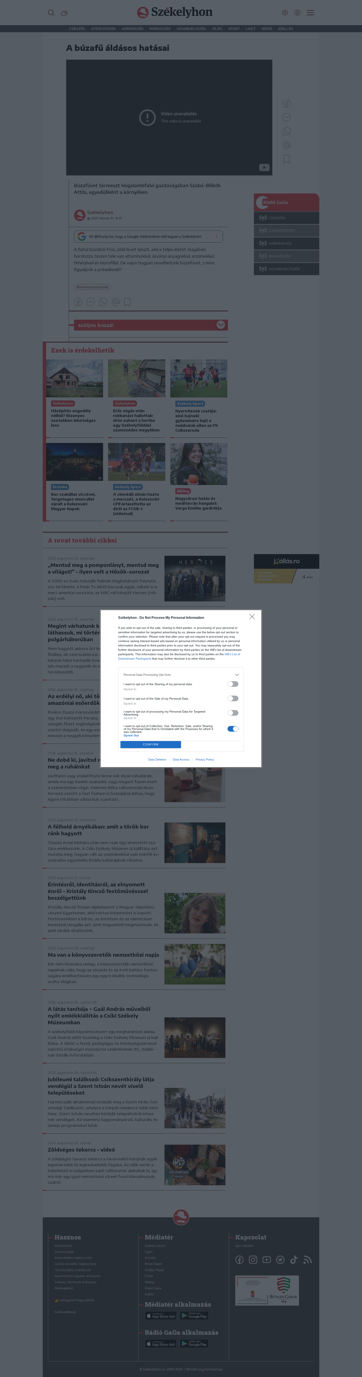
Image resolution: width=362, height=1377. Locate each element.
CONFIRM (151, 744)
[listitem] (181, 675)
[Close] (253, 618)
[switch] (233, 684)
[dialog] (181, 688)
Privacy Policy (205, 759)
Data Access (181, 759)
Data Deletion (157, 759)
